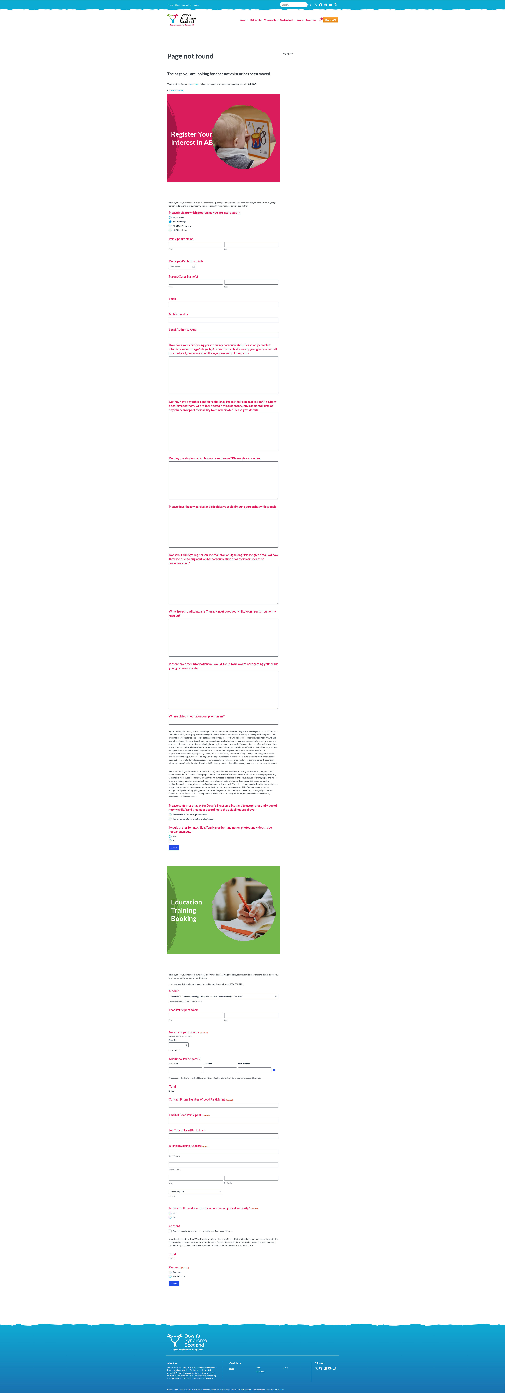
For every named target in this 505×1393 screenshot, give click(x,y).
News (170, 5)
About (243, 20)
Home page (193, 84)
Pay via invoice (179, 1276)
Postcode (228, 1183)
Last (226, 249)
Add (274, 1070)
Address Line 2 (174, 1170)
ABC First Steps (179, 222)
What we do (270, 20)
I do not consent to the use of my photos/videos (193, 819)
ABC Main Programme (182, 226)
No (174, 841)
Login (196, 5)
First (170, 249)
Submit (174, 848)
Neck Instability (176, 90)
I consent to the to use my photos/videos (190, 814)
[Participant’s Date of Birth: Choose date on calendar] (193, 266)
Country (172, 1196)
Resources (310, 20)
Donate (329, 20)
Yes (174, 836)
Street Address (174, 1156)
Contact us (186, 5)
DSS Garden (256, 20)
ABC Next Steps (180, 230)
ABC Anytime (178, 217)
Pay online (177, 1272)
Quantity (172, 1040)
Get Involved (286, 20)
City (170, 1183)
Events (300, 20)
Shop (177, 5)
